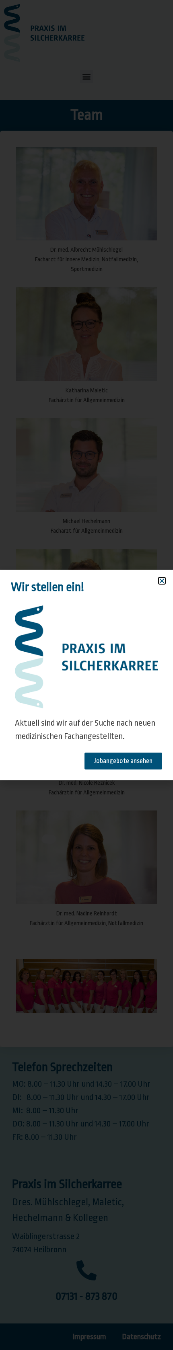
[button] (162, 581)
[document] (86, 675)
